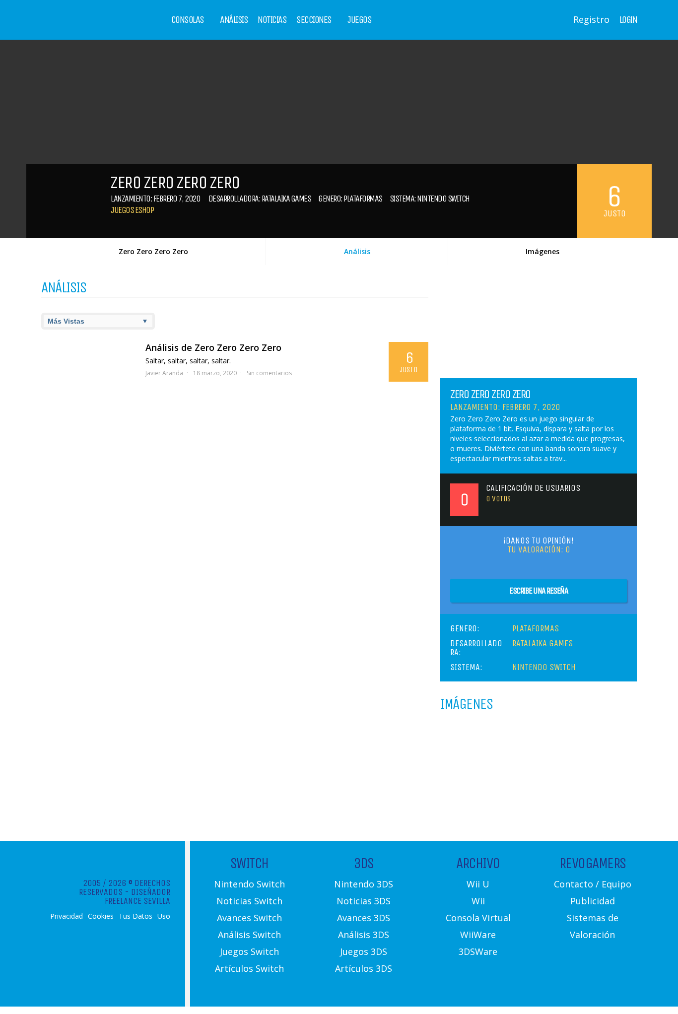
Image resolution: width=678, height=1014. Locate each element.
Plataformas (362, 198)
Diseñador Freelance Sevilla (137, 896)
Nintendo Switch (443, 198)
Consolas (187, 20)
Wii (478, 901)
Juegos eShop (132, 209)
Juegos (359, 20)
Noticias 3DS (364, 901)
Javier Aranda (164, 373)
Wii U (478, 884)
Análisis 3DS (363, 935)
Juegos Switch (249, 951)
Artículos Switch (249, 968)
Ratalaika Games (286, 198)
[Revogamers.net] (84, 27)
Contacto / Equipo (592, 884)
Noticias (272, 20)
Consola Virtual (478, 918)
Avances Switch (249, 918)
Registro (591, 19)
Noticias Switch (249, 901)
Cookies (101, 916)
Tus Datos (135, 916)
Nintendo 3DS (363, 884)
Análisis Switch (249, 935)
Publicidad (592, 901)
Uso (163, 916)
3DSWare (478, 951)
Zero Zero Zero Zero (153, 251)
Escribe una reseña (538, 590)
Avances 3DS (363, 918)
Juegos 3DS (363, 951)
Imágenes (542, 251)
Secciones (314, 20)
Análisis (234, 20)
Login (628, 20)
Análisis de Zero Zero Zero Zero (213, 347)
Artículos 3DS (363, 968)
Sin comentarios (269, 373)
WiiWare (478, 935)
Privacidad (66, 916)
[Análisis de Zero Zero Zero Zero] (88, 367)
